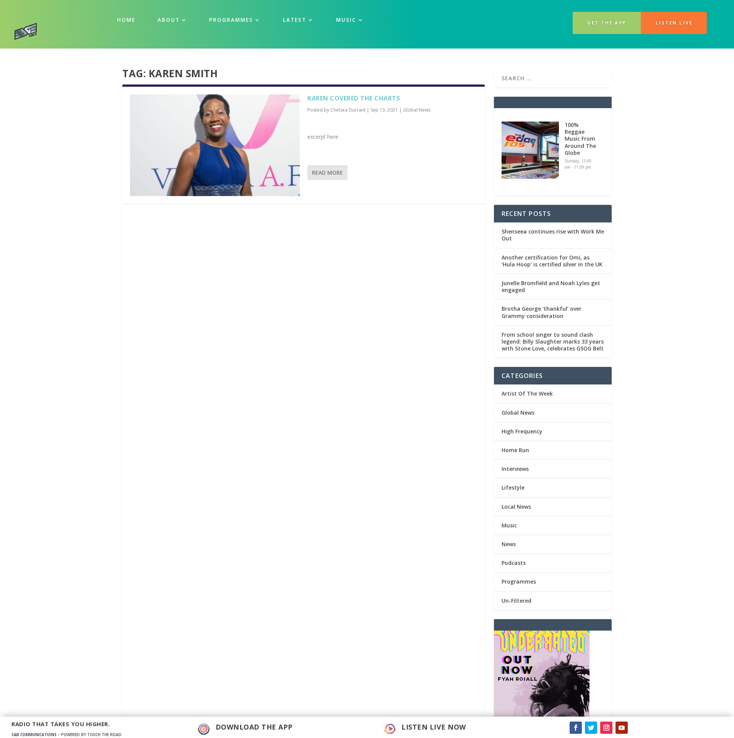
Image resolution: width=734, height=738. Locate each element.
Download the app (254, 727)
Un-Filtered (516, 600)
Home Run (515, 450)
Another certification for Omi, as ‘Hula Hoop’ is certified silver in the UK (552, 261)
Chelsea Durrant (347, 110)
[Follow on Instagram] (606, 728)
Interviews (515, 468)
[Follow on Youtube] (621, 728)
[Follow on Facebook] (576, 728)
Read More (327, 172)
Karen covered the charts (353, 98)
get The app (606, 23)
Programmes (231, 19)
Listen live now (433, 727)
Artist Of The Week (527, 393)
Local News (516, 506)
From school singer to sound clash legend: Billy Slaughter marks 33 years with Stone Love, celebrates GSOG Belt (553, 341)
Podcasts (514, 562)
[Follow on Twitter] (591, 728)
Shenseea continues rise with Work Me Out (553, 235)
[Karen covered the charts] (215, 145)
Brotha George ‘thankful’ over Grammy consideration (541, 312)
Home (126, 19)
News (509, 544)
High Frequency (522, 431)
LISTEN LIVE (674, 23)
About (169, 19)
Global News (416, 110)
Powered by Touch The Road (91, 734)
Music (509, 525)
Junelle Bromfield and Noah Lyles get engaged (551, 286)
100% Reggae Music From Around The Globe (580, 138)
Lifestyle (513, 487)
